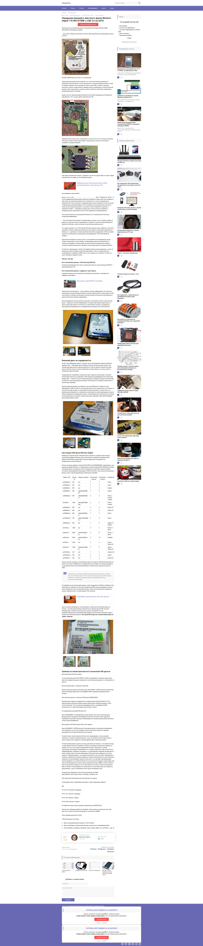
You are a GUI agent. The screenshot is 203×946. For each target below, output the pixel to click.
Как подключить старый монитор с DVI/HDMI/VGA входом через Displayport (128, 296)
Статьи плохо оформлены (127, 28)
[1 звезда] (62, 849)
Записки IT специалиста (94, 870)
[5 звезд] (68, 849)
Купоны (64, 8)
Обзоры (81, 8)
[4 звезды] (66, 849)
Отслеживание (92, 8)
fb (129, 944)
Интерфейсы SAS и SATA (81, 870)
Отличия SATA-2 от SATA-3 (66, 871)
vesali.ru (66, 3)
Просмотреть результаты (129, 42)
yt (126, 944)
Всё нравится (123, 26)
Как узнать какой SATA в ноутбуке (90, 281)
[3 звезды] (65, 849)
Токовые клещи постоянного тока (128, 274)
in (136, 944)
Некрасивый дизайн (126, 35)
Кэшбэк (72, 8)
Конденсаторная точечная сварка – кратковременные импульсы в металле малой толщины (128, 367)
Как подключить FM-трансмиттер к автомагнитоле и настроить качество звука (128, 185)
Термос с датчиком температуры (127, 253)
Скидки (103, 8)
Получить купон (101, 919)
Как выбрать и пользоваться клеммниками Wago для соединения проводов (128, 321)
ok (122, 944)
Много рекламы (124, 33)
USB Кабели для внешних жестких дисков (93, 597)
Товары (112, 8)
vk (140, 944)
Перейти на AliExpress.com (88, 24)
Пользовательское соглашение (91, 906)
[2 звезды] (64, 849)
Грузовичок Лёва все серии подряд (128, 481)
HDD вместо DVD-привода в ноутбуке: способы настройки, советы (107, 872)
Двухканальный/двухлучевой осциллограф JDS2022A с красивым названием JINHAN (128, 124)
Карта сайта (101, 906)
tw (133, 944)
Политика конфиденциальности (76, 906)
